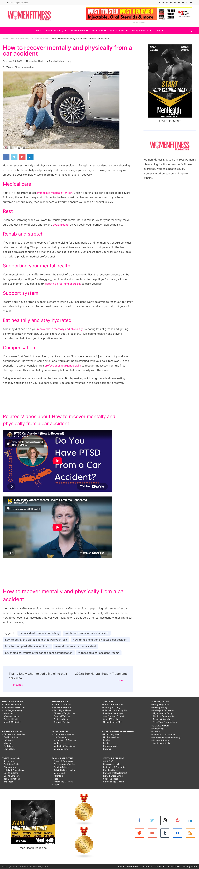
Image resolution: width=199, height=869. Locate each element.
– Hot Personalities (110, 737)
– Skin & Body (8, 749)
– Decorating (158, 728)
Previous (18, 684)
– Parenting (57, 776)
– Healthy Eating (159, 707)
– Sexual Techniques (111, 719)
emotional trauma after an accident (86, 633)
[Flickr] (191, 2)
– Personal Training (61, 716)
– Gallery (156, 731)
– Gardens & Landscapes (163, 734)
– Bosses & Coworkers (62, 761)
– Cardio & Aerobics (61, 704)
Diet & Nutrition (117, 30)
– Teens (55, 784)
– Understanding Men (112, 722)
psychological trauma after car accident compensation (39, 652)
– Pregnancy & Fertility (62, 781)
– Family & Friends (60, 767)
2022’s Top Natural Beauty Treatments (101, 673)
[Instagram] (167, 2)
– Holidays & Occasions (163, 710)
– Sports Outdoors (11, 776)
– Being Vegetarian (160, 704)
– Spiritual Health (10, 719)
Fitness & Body (78, 30)
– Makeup (7, 743)
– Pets (55, 778)
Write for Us (174, 866)
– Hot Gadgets (59, 737)
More (158, 30)
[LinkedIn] (175, 2)
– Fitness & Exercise (61, 707)
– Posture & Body (60, 719)
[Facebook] (159, 2)
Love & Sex (97, 30)
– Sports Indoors (10, 773)
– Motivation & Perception (114, 767)
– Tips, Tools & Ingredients (164, 722)
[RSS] (190, 833)
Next (120, 680)
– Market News (59, 743)
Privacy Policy (190, 866)
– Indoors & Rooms (160, 740)
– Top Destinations (11, 778)
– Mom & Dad (58, 773)
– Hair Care (7, 740)
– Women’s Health (10, 716)
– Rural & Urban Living (112, 776)
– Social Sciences (110, 778)
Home (38, 30)
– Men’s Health (9, 713)
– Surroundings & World (113, 781)
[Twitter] (163, 2)
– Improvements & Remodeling (166, 737)
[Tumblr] (187, 2)
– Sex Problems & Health (113, 716)
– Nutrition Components (163, 716)
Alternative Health (36, 61)
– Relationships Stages (112, 713)
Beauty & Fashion (140, 30)
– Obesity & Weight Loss (63, 713)
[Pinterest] (171, 2)
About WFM (132, 866)
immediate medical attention (54, 192)
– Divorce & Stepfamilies (63, 764)
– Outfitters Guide (10, 764)
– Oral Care (7, 746)
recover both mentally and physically (59, 329)
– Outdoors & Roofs (161, 743)
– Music (105, 743)
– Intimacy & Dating (111, 707)
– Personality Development (114, 773)
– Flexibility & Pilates (61, 710)
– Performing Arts (110, 746)
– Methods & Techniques (63, 746)
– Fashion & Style (10, 737)
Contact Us (146, 866)
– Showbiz (106, 749)
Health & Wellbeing (54, 30)
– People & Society (110, 770)
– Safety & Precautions (13, 770)
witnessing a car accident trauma (98, 652)
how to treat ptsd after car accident (27, 646)
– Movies (106, 740)
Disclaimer (160, 866)
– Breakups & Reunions (112, 704)
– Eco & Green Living (111, 764)
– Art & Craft (107, 761)
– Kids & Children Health (63, 770)
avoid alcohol (61, 224)
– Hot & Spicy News (111, 734)
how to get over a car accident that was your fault (36, 639)
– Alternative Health (11, 704)
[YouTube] (183, 2)
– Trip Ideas (7, 781)
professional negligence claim (63, 365)
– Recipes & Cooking (161, 719)
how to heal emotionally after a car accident (100, 639)
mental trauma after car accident (75, 646)
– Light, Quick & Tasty (162, 713)
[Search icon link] (189, 30)
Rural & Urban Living (60, 61)
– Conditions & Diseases (13, 707)
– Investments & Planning (64, 740)
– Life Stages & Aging (12, 710)
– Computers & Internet (63, 734)
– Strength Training (61, 722)
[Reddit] (179, 2)
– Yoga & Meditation (11, 722)
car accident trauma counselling (39, 633)
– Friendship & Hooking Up (114, 710)
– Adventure (8, 761)
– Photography (9, 767)
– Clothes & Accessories (13, 734)
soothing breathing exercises (63, 283)
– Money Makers (60, 749)
